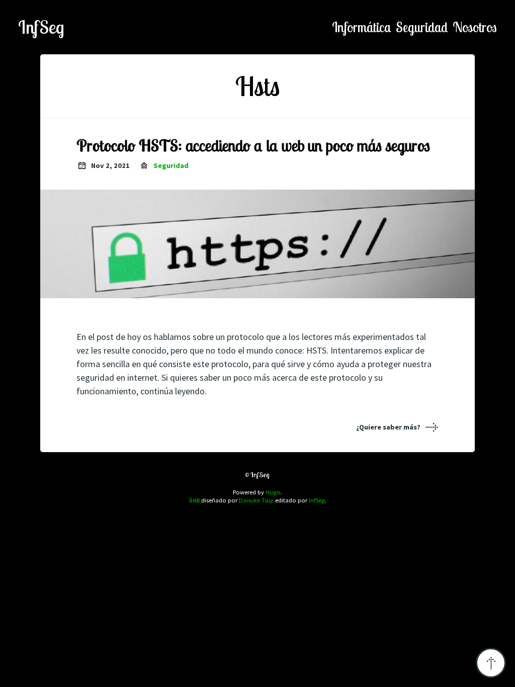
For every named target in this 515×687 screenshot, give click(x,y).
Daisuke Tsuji (256, 500)
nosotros (475, 27)
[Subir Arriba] (491, 663)
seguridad (422, 27)
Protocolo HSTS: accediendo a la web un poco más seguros (253, 145)
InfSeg (41, 27)
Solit (194, 500)
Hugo (273, 492)
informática (361, 27)
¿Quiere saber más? (388, 427)
